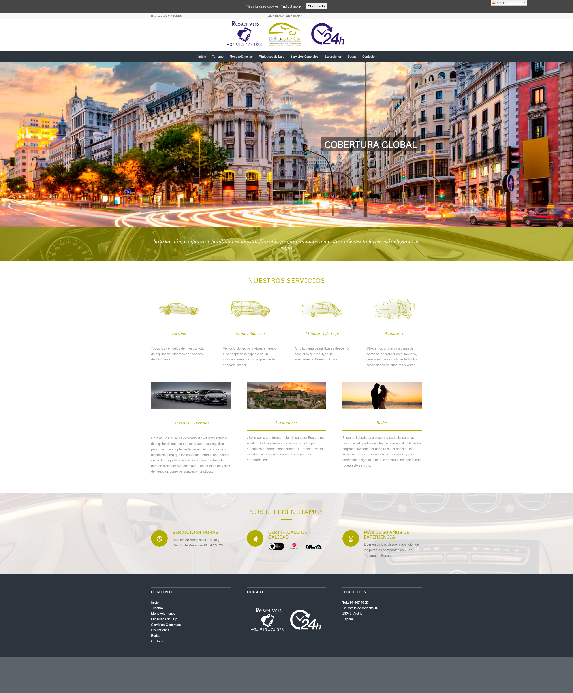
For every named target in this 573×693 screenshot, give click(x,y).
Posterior (563, 144)
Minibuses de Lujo (164, 618)
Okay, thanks (316, 6)
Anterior (10, 144)
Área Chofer (294, 16)
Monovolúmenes (163, 613)
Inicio (155, 602)
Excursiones (160, 629)
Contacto (157, 641)
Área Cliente (276, 16)
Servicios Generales (166, 624)
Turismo (157, 607)
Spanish (501, 2)
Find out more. (290, 6)
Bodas (155, 635)
